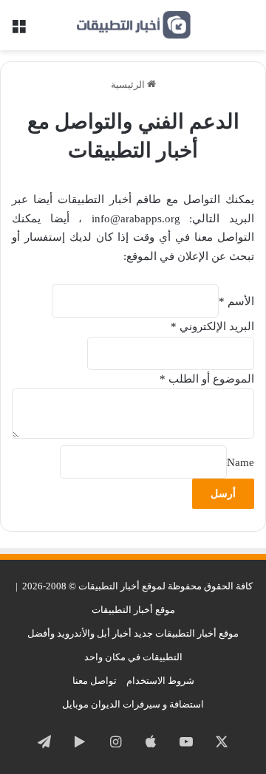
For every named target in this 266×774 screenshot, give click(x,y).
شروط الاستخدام (160, 680)
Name (240, 462)
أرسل (223, 493)
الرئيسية (129, 84)
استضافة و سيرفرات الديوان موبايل (133, 704)
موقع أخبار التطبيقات (133, 609)
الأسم (236, 301)
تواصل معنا (94, 680)
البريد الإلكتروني (212, 326)
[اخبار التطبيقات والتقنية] (133, 25)
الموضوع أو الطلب (207, 379)
